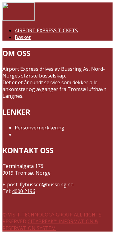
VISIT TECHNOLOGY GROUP (40, 214)
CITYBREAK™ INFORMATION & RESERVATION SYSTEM (50, 225)
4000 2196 (23, 191)
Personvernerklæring (39, 127)
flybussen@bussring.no (47, 184)
